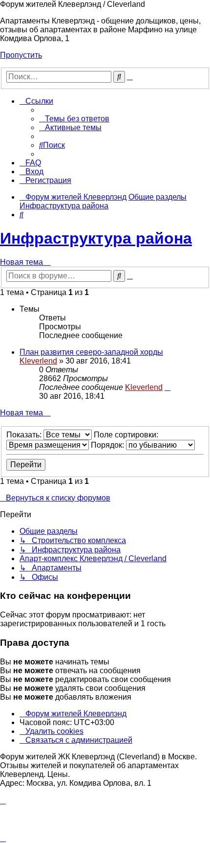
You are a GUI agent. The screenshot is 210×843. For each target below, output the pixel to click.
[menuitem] (74, 118)
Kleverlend (38, 361)
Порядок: (108, 445)
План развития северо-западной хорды (91, 352)
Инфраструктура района (96, 238)
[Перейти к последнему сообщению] (167, 387)
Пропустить (21, 55)
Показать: (24, 435)
